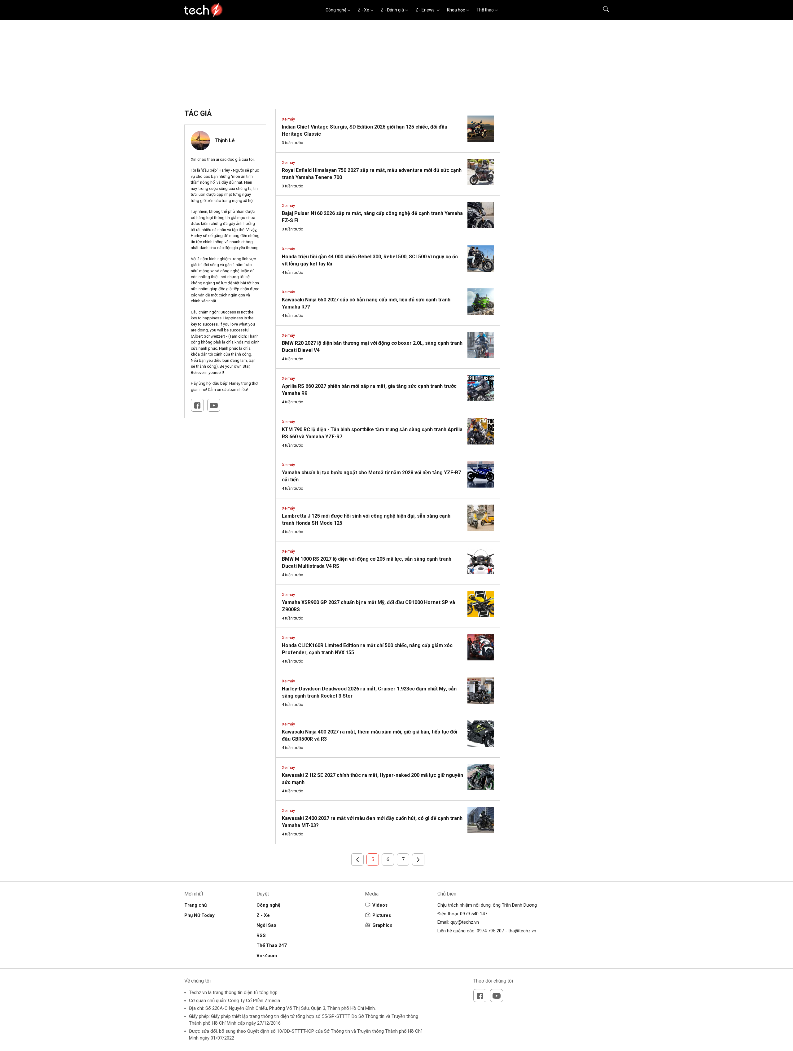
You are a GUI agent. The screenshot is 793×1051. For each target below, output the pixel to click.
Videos (380, 905)
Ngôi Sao (266, 925)
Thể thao (485, 9)
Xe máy (288, 119)
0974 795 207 (490, 931)
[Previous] (357, 859)
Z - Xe (363, 9)
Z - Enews (425, 9)
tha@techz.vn (522, 931)
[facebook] (197, 405)
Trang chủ (195, 905)
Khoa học (456, 9)
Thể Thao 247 (271, 945)
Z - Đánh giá (392, 9)
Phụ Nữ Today (199, 915)
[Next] (418, 859)
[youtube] (496, 995)
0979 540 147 (473, 914)
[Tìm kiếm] (602, 10)
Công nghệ (336, 9)
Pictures (381, 915)
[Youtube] (213, 405)
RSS (261, 935)
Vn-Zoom (266, 955)
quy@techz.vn (464, 922)
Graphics (382, 925)
